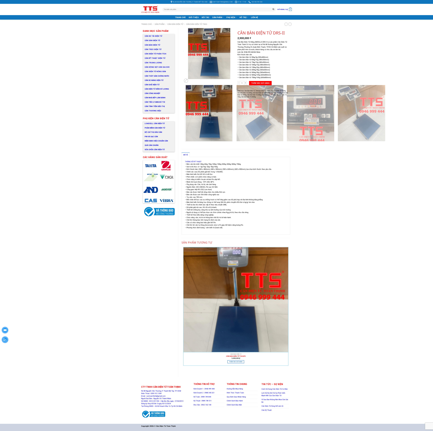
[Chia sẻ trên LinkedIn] (254, 101)
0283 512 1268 (156, 393)
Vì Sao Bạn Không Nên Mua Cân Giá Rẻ (274, 401)
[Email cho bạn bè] (247, 101)
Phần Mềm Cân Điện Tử (155, 128)
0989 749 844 (206, 397)
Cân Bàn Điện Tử (175, 24)
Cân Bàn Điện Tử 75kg (196, 24)
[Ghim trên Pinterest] (251, 101)
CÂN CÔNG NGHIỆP (152, 93)
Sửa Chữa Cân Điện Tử (155, 150)
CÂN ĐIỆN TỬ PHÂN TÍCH (155, 54)
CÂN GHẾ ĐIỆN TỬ (152, 85)
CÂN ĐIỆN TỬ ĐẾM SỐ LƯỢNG (157, 89)
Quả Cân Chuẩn (151, 145)
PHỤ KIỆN (230, 17)
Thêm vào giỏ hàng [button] (236, 362)
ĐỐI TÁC (205, 17)
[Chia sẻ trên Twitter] (243, 101)
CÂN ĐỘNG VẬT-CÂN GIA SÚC (157, 67)
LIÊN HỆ (254, 17)
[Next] (190, 81)
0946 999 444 (209, 389)
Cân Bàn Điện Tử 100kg (263, 91)
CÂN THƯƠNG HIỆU (153, 111)
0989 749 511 (207, 401)
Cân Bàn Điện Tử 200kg (244, 93)
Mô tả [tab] (185, 155)
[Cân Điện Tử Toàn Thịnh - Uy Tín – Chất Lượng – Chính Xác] (150, 9)
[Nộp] (273, 9)
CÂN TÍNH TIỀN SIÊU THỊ (155, 106)
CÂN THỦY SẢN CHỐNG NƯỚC (157, 76)
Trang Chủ (180, 17)
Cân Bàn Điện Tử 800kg (248, 97)
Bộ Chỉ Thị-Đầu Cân (153, 132)
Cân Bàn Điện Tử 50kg (254, 95)
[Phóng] (186, 81)
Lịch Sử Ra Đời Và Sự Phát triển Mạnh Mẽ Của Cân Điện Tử (273, 394)
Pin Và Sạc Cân (151, 137)
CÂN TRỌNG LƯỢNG (153, 63)
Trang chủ (146, 24)
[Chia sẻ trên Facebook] (239, 101)
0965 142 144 (206, 405)
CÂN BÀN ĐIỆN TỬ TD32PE (236, 356)
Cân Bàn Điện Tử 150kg (278, 91)
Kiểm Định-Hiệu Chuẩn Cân (156, 141)
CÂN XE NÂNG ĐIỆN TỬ (154, 80)
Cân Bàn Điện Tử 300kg (260, 93)
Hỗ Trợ (243, 17)
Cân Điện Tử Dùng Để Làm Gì (272, 406)
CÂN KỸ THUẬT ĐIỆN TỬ (155, 58)
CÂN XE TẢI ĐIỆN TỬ (153, 36)
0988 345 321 (209, 393)
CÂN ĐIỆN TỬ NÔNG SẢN (155, 71)
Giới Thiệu (194, 17)
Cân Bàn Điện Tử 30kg (275, 93)
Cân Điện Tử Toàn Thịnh (166, 426)
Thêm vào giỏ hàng (260, 83)
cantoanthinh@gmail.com (156, 396)
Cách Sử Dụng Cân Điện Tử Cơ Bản (274, 389)
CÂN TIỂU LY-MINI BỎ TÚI (155, 102)
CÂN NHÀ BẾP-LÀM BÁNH (155, 98)
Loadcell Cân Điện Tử (155, 123)
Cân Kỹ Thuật (266, 410)
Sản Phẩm (217, 17)
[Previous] (185, 143)
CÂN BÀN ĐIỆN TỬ (152, 45)
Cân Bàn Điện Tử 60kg (269, 95)
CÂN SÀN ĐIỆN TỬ (152, 40)
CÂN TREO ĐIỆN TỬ (153, 49)
